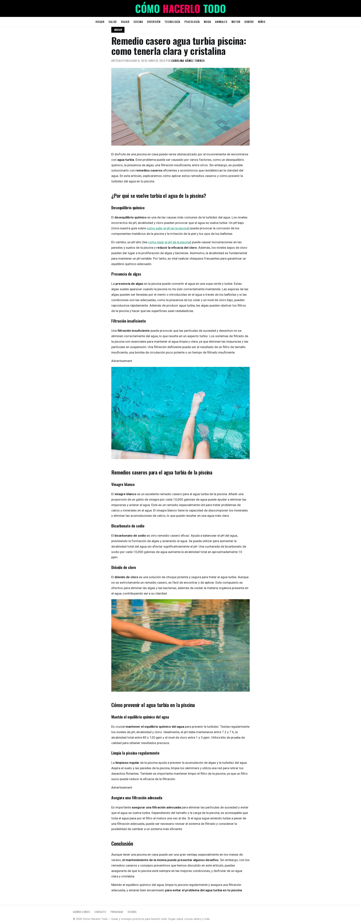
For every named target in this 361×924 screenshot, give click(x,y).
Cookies (132, 912)
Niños (261, 22)
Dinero (249, 22)
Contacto (100, 912)
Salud (112, 22)
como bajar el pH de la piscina (169, 242)
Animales (221, 22)
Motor (235, 22)
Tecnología (172, 22)
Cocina (138, 22)
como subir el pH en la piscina (167, 228)
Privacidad (117, 912)
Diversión (153, 22)
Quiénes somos (81, 912)
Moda (207, 22)
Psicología (192, 22)
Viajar (125, 22)
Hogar (100, 22)
